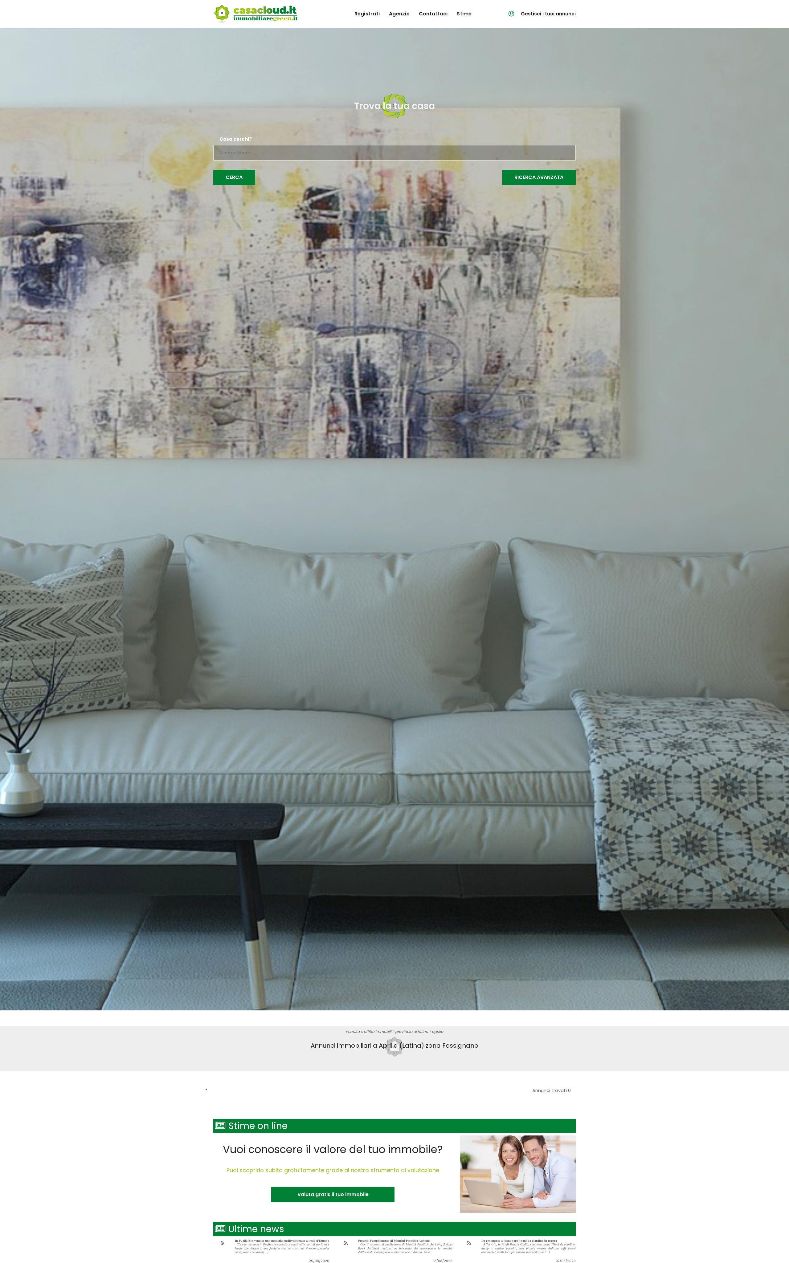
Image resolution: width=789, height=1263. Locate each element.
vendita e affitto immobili (368, 1031)
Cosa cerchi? (235, 139)
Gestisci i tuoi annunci (548, 13)
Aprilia (437, 1031)
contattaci (433, 13)
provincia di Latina (411, 1031)
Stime (464, 13)
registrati (367, 13)
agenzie (399, 13)
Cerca (234, 177)
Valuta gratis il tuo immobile (333, 1194)
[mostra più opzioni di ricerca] (539, 177)
